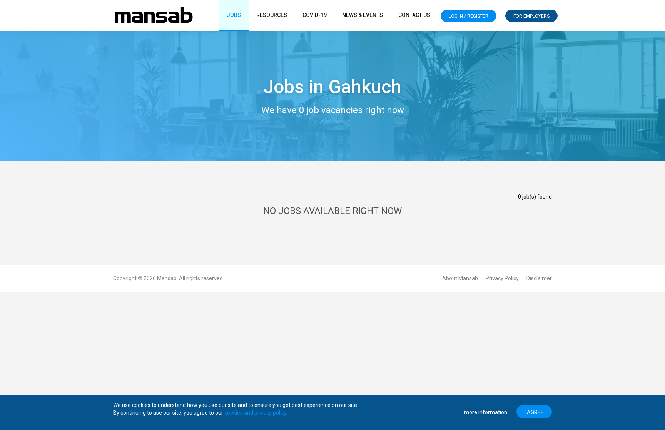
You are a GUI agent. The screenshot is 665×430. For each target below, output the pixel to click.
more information (485, 412)
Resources (271, 15)
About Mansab (460, 278)
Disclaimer (539, 278)
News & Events (362, 15)
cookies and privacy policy (255, 413)
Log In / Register (468, 16)
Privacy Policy (502, 278)
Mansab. (167, 278)
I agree (534, 412)
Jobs (234, 15)
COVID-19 (314, 15)
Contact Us (414, 15)
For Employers (531, 16)
